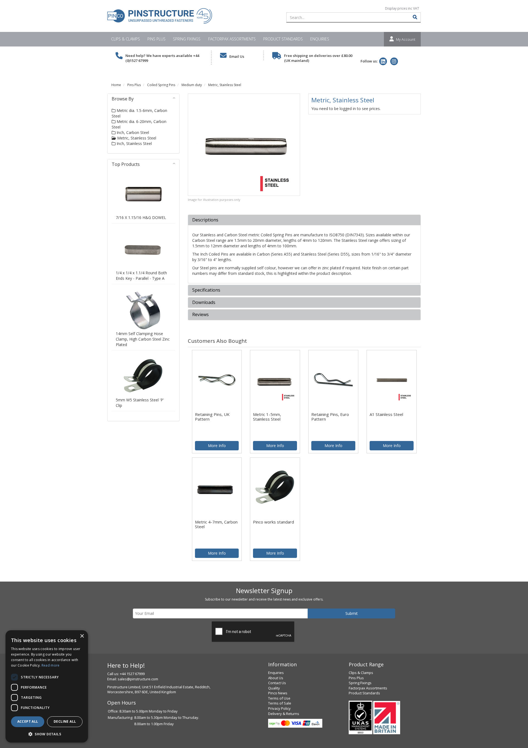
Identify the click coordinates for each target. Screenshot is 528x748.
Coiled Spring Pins (161, 85)
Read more (51, 665)
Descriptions (205, 220)
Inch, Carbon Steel (132, 132)
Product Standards (283, 39)
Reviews (200, 314)
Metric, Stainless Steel (224, 85)
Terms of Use (279, 698)
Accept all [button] (27, 721)
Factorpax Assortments (232, 39)
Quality (274, 688)
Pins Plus (156, 39)
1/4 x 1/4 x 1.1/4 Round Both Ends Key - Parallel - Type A (141, 275)
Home (116, 85)
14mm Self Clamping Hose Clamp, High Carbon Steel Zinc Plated (143, 339)
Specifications (206, 290)
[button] (46, 734)
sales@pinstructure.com (138, 678)
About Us (275, 677)
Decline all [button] (65, 721)
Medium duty (192, 85)
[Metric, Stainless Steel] (244, 145)
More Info (217, 445)
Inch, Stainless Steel (134, 143)
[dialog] (47, 686)
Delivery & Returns (283, 713)
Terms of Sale (279, 703)
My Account (405, 39)
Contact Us (277, 682)
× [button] (82, 636)
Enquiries (319, 39)
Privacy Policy (279, 708)
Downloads (203, 302)
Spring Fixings (186, 39)
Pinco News (277, 693)
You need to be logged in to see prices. (346, 108)
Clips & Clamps (125, 39)
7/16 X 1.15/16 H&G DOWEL (141, 217)
